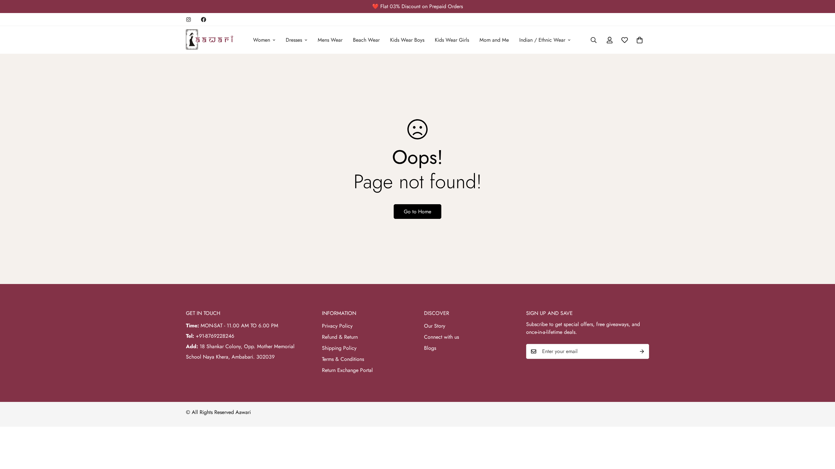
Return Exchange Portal (347, 370)
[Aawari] (209, 40)
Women (261, 40)
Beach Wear (366, 40)
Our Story (434, 326)
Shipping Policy (339, 348)
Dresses (294, 40)
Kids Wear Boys (407, 40)
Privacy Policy (337, 326)
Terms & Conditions (343, 359)
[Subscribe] (642, 351)
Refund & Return (340, 337)
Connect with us (441, 337)
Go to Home (417, 211)
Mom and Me (494, 40)
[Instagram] (188, 19)
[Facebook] (203, 19)
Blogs (430, 348)
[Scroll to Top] (822, 433)
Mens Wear (330, 40)
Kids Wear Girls (452, 40)
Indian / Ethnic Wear (542, 40)
